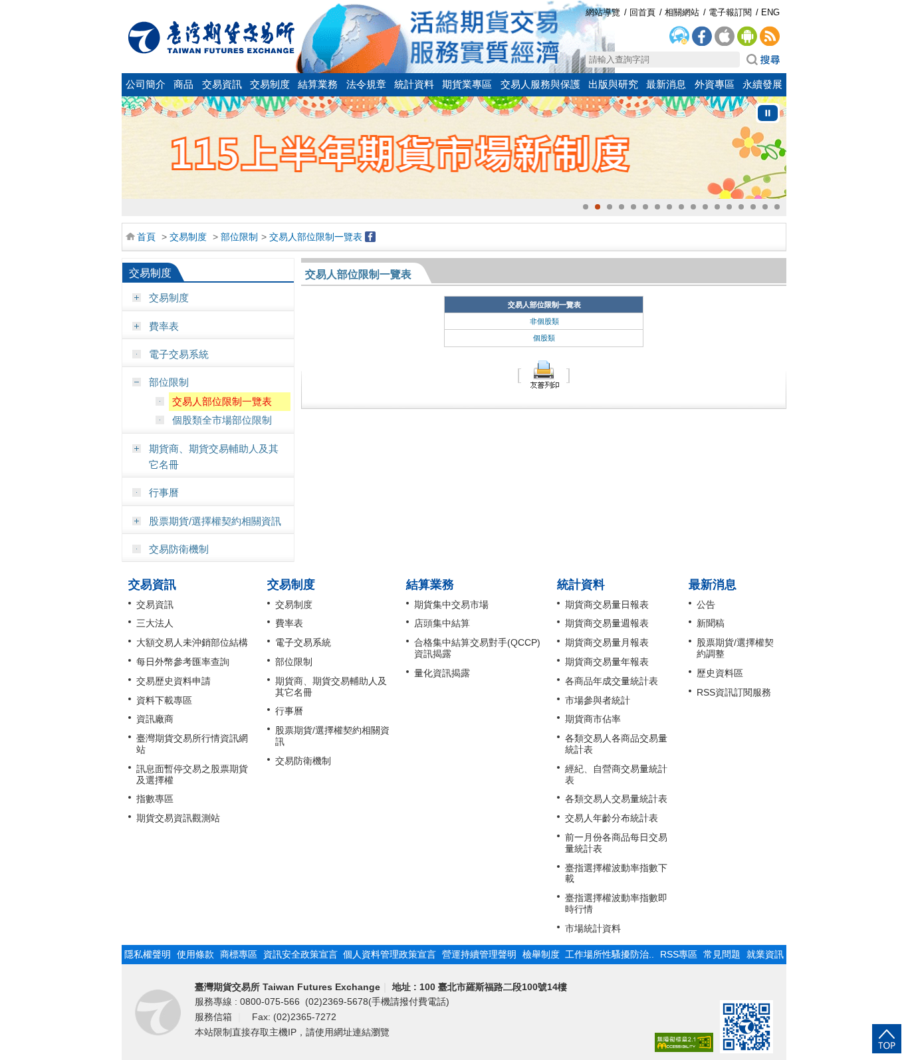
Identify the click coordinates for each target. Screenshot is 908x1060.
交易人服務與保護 (540, 84)
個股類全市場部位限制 (222, 420)
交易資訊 (222, 84)
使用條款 (195, 954)
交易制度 (270, 84)
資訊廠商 (154, 719)
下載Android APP (747, 37)
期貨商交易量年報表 (607, 661)
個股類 (544, 338)
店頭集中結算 (442, 623)
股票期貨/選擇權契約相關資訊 (215, 521)
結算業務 (318, 84)
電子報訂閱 (730, 12)
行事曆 (164, 492)
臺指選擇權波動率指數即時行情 (616, 903)
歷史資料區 (720, 673)
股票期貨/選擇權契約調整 (735, 648)
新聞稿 (711, 623)
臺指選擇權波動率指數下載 (616, 873)
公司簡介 (146, 84)
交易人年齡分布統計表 (611, 818)
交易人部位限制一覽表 (315, 236)
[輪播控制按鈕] (768, 113)
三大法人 (154, 623)
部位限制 (239, 236)
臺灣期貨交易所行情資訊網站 (192, 744)
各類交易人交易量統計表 (616, 798)
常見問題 (721, 954)
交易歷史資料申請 (173, 681)
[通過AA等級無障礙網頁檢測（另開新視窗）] (684, 1043)
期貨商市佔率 (593, 719)
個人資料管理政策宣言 (389, 954)
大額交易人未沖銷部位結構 (192, 642)
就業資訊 (765, 954)
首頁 (146, 236)
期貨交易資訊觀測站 (178, 818)
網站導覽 (603, 12)
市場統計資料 (593, 928)
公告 (706, 604)
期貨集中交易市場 (451, 604)
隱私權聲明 (147, 954)
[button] (585, 206)
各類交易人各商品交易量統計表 (616, 744)
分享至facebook (370, 236)
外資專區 (715, 84)
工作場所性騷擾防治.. (609, 954)
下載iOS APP (725, 37)
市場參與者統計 (597, 700)
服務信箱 (215, 1016)
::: (129, 8)
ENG (770, 12)
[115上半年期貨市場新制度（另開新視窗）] (454, 147)
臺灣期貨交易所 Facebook (702, 37)
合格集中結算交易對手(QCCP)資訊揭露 (477, 648)
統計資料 (414, 84)
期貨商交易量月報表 (607, 642)
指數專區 (154, 798)
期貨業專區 (467, 84)
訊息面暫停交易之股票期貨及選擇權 (192, 774)
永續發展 (762, 84)
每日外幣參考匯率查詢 (182, 661)
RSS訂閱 (770, 37)
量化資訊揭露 (442, 673)
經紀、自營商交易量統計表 (616, 774)
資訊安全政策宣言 (300, 954)
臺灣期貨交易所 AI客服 (679, 37)
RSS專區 (678, 954)
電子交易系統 (179, 354)
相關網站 (682, 12)
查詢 (763, 60)
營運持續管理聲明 (479, 954)
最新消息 (666, 84)
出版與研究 (613, 84)
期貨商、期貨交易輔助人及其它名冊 (214, 456)
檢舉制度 (541, 954)
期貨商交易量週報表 (607, 623)
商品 (183, 84)
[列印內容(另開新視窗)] (544, 374)
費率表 (164, 326)
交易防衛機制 (179, 549)
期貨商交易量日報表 (607, 604)
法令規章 (366, 84)
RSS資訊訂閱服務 (734, 692)
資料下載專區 (164, 700)
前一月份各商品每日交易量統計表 (616, 843)
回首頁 (211, 37)
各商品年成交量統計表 (611, 681)
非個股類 (544, 321)
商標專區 (238, 954)
